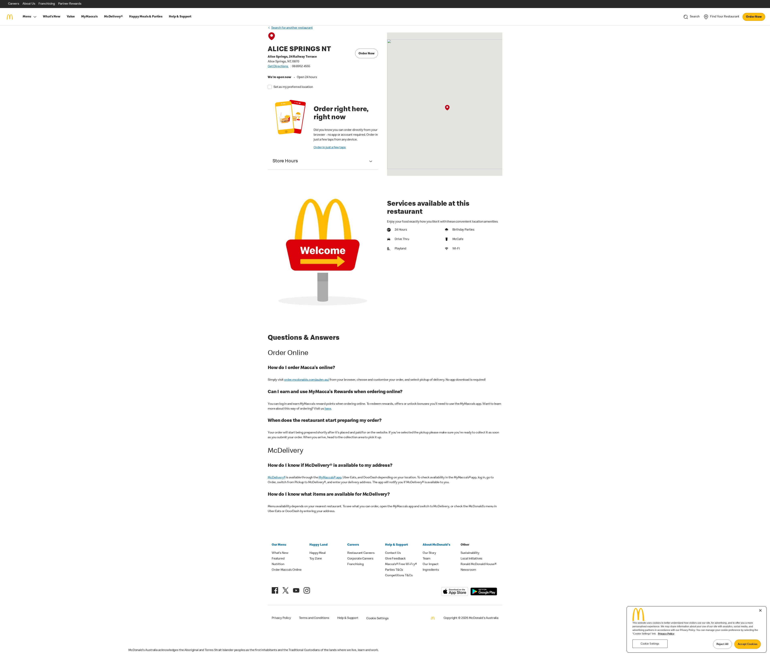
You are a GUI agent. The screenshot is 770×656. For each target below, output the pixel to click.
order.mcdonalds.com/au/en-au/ (306, 380)
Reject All (722, 644)
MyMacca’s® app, (330, 477)
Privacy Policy (666, 633)
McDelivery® (276, 477)
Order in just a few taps (329, 147)
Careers (353, 545)
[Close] (760, 610)
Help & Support (396, 545)
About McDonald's (436, 545)
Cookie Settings (377, 618)
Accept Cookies (747, 644)
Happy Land (318, 545)
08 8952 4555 (301, 66)
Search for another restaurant (292, 28)
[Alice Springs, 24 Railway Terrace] (447, 107)
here (328, 409)
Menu (27, 16)
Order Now (754, 17)
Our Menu (279, 545)
